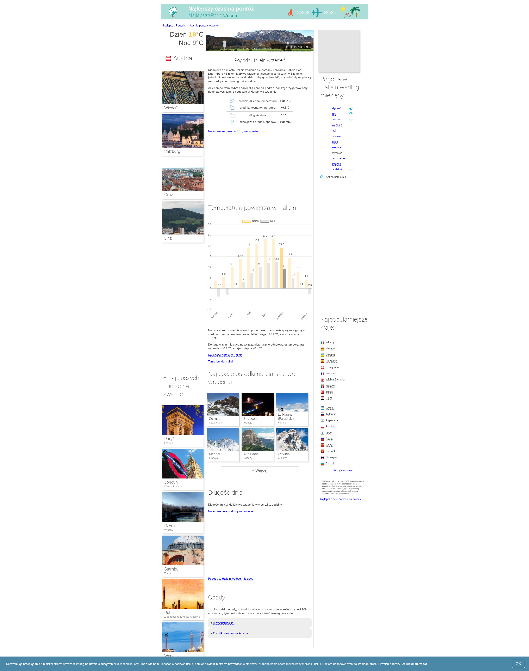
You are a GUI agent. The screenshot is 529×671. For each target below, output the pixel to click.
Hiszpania (331, 360)
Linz (168, 238)
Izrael (329, 432)
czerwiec (337, 136)
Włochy (168, 529)
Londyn (171, 482)
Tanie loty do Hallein (221, 361)
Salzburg (172, 151)
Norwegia (331, 457)
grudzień (337, 169)
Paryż (169, 438)
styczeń (336, 108)
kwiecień (337, 125)
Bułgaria (330, 463)
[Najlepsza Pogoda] (264, 19)
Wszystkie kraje (343, 470)
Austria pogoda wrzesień (204, 25)
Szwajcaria (332, 367)
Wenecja (172, 655)
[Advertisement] (259, 165)
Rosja (329, 438)
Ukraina (330, 354)
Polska (330, 426)
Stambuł (172, 569)
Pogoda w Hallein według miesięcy (230, 578)
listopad (336, 163)
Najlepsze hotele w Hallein (225, 354)
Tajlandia (331, 414)
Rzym (169, 525)
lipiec (335, 141)
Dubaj (169, 612)
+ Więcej (259, 470)
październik (338, 158)
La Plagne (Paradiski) (286, 417)
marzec (336, 119)
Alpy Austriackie (223, 622)
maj (334, 130)
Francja (168, 443)
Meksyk (330, 385)
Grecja (330, 407)
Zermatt (215, 419)
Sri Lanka (331, 451)
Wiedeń (171, 107)
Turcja (168, 573)
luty (334, 113)
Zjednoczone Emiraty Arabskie (182, 616)
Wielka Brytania (173, 486)
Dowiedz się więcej (415, 663)
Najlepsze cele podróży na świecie (230, 511)
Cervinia (284, 454)
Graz (168, 194)
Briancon (250, 419)
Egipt (329, 397)
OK (518, 663)
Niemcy (330, 348)
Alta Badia (251, 454)
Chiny (329, 444)
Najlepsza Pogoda (174, 25)
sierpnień (337, 147)
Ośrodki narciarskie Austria (230, 633)
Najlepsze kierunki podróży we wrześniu (234, 131)
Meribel (214, 454)
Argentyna (332, 420)
